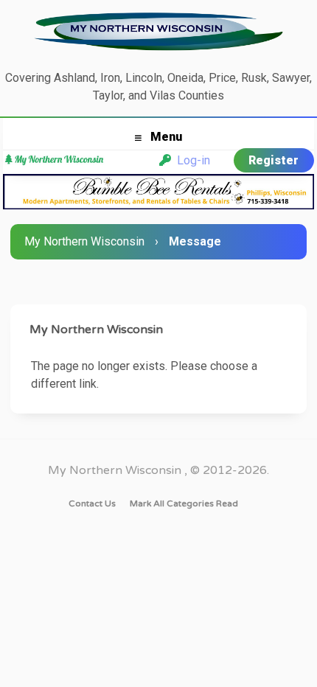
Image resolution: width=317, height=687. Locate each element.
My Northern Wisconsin (84, 241)
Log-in (190, 160)
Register (273, 160)
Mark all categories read (184, 503)
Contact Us (92, 503)
